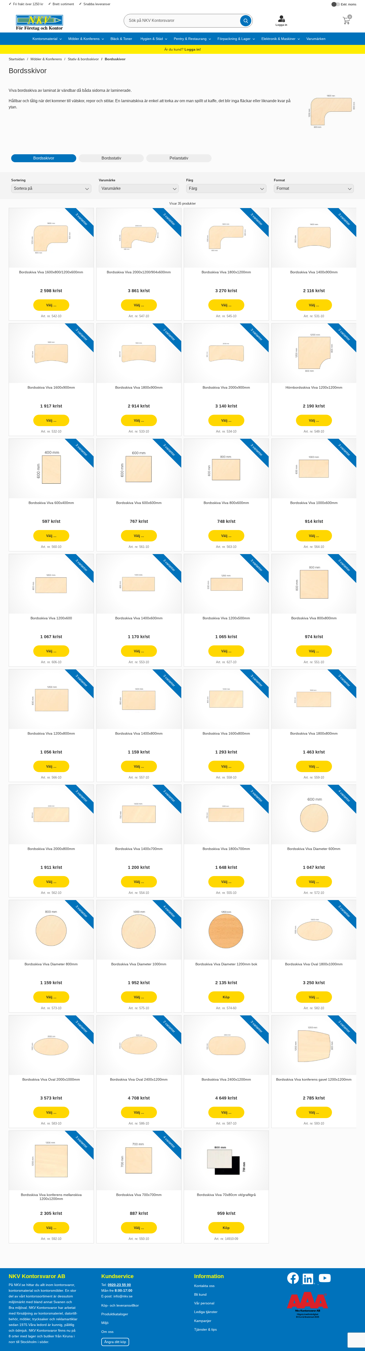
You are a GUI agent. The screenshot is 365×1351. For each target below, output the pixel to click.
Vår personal (204, 1303)
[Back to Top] (356, 1319)
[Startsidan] (37, 21)
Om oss (107, 1332)
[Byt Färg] (261, 189)
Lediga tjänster (206, 1312)
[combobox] (51, 188)
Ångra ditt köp (115, 1342)
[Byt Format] (349, 189)
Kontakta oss (204, 1286)
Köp (219, 999)
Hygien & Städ (152, 39)
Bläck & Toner (121, 39)
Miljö (105, 1323)
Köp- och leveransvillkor (120, 1305)
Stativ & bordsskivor (83, 59)
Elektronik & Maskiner (278, 39)
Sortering (18, 180)
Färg (189, 180)
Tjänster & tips (205, 1329)
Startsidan (17, 59)
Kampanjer (202, 1321)
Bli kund (200, 1294)
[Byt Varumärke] (174, 189)
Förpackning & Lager (234, 39)
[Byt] (86, 189)
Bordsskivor (115, 59)
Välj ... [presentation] (44, 307)
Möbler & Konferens (84, 39)
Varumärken (316, 39)
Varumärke (107, 180)
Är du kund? (182, 49)
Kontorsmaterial (45, 39)
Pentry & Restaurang (190, 39)
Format (279, 180)
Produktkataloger (114, 1314)
